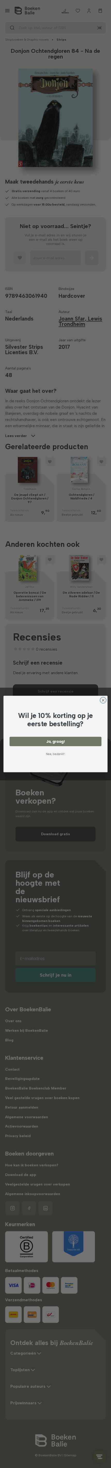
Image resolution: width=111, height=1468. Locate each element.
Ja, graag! (55, 741)
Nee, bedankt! (55, 754)
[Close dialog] (103, 700)
